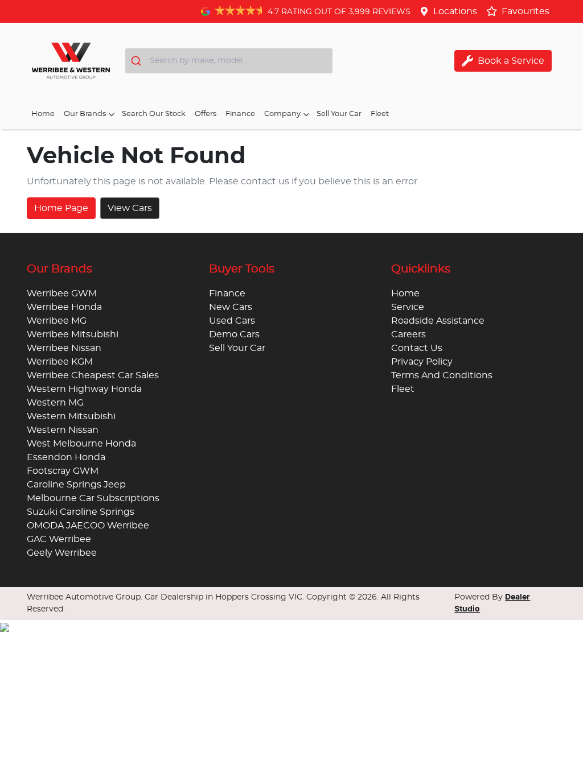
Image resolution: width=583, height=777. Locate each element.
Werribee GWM (62, 293)
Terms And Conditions (441, 375)
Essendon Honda (66, 457)
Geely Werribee (62, 552)
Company (282, 114)
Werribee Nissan (64, 348)
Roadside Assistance (438, 320)
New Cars (230, 307)
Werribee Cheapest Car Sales (93, 375)
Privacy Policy (422, 361)
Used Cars (232, 320)
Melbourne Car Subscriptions (93, 498)
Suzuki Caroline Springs (80, 511)
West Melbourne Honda (81, 443)
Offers (205, 114)
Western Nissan (62, 430)
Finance (240, 114)
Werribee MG (57, 320)
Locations (455, 11)
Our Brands (85, 114)
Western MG (55, 402)
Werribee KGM (60, 361)
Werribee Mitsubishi (72, 334)
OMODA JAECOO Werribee (88, 525)
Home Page (61, 208)
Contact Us (416, 348)
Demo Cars (234, 334)
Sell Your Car (339, 114)
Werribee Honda (64, 307)
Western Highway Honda (84, 389)
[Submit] (137, 60)
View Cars (130, 208)
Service (407, 307)
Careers (408, 334)
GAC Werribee (59, 539)
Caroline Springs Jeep (76, 484)
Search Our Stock (154, 114)
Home (43, 114)
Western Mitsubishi (71, 416)
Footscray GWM (62, 471)
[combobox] (228, 60)
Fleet (380, 114)
